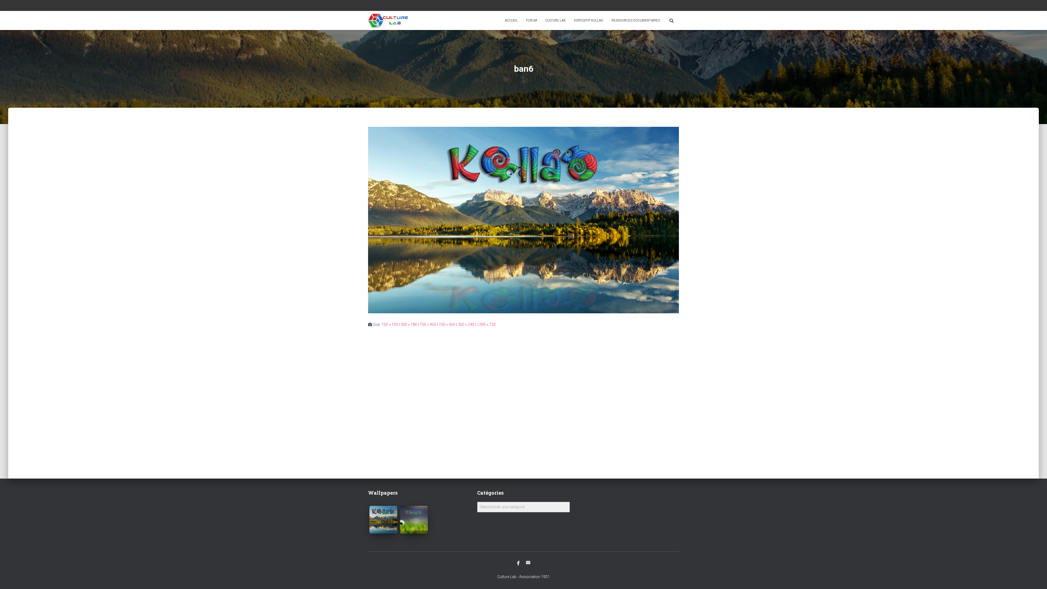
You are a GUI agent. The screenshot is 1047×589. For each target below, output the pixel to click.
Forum (531, 20)
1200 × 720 (486, 324)
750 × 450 (428, 324)
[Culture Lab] (388, 20)
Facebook (518, 563)
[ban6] (523, 220)
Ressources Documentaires (636, 20)
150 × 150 (389, 324)
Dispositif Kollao (588, 20)
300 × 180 (409, 324)
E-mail (528, 562)
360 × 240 (466, 324)
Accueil (511, 20)
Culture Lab (555, 20)
